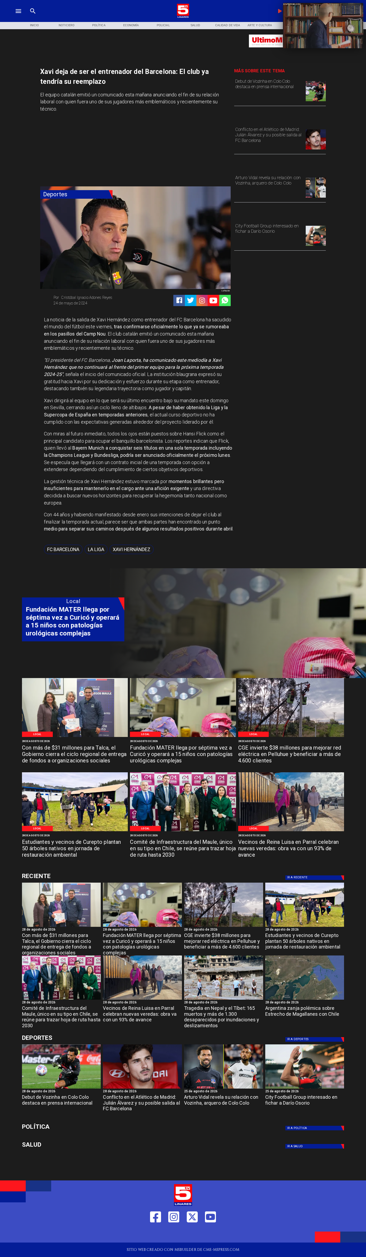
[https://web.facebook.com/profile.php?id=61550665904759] (155, 1234)
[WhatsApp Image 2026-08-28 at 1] (75, 736)
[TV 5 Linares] (32, 17)
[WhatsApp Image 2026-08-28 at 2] (183, 830)
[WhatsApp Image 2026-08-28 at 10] (291, 830)
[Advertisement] (80, 151)
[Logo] (182, 17)
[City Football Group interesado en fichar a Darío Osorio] (316, 245)
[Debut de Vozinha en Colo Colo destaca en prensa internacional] (316, 100)
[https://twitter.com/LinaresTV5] (192, 1234)
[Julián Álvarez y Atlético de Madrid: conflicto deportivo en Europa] (316, 149)
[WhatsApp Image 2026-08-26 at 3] (75, 830)
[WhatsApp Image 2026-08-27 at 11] (291, 736)
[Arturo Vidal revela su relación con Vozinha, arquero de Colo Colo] (316, 197)
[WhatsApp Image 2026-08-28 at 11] (183, 736)
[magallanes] (304, 999)
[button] (63, 549)
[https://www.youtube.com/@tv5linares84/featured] (213, 300)
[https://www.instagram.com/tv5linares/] (202, 300)
